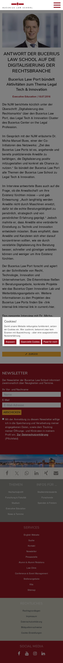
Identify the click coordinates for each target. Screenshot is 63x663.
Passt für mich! (50, 341)
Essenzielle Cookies (30, 341)
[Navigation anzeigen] (57, 5)
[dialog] (31, 331)
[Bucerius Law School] (17, 5)
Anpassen (10, 341)
